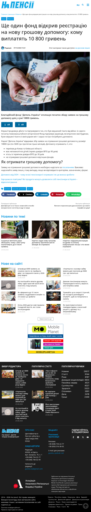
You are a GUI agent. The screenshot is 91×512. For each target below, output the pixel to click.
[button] (88, 5)
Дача (78, 497)
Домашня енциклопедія (80, 499)
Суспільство (52, 499)
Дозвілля (51, 502)
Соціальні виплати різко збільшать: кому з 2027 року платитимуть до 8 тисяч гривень (13, 244)
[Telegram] (78, 437)
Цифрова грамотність (56, 504)
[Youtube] (87, 437)
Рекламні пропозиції (53, 435)
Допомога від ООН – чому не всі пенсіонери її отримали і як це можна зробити (37, 174)
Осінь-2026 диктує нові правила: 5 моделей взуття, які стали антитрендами (31, 307)
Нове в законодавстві (69, 502)
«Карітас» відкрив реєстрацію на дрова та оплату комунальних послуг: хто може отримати (76, 244)
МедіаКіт (53, 430)
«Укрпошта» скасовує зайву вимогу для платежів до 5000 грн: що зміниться (75, 271)
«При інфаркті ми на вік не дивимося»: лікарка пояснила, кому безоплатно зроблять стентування (52, 378)
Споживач (52, 507)
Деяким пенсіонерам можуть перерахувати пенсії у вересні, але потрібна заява (76, 283)
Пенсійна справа (60, 497)
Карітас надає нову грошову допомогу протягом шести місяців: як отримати (44, 243)
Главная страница (7, 14)
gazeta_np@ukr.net (56, 453)
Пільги (58, 502)
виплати (8, 189)
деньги (29, 189)
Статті (64, 507)
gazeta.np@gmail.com (34, 469)
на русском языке (82, 48)
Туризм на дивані (71, 504)
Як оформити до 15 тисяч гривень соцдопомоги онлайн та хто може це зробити (31, 294)
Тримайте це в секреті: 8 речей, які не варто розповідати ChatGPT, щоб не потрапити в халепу (76, 295)
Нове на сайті (11, 264)
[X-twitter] (83, 437)
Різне (58, 507)
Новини (18, 14)
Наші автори (32, 446)
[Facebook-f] (73, 437)
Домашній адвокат (64, 499)
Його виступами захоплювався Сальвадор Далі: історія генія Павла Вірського (52, 408)
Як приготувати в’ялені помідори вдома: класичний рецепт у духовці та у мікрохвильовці (74, 308)
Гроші (4, 19)
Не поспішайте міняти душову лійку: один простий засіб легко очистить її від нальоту (31, 283)
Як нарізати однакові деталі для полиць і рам (52, 394)
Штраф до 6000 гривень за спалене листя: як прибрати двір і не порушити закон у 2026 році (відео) (31, 272)
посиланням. (68, 167)
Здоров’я (84, 497)
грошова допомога (18, 189)
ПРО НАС (29, 430)
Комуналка (71, 497)
